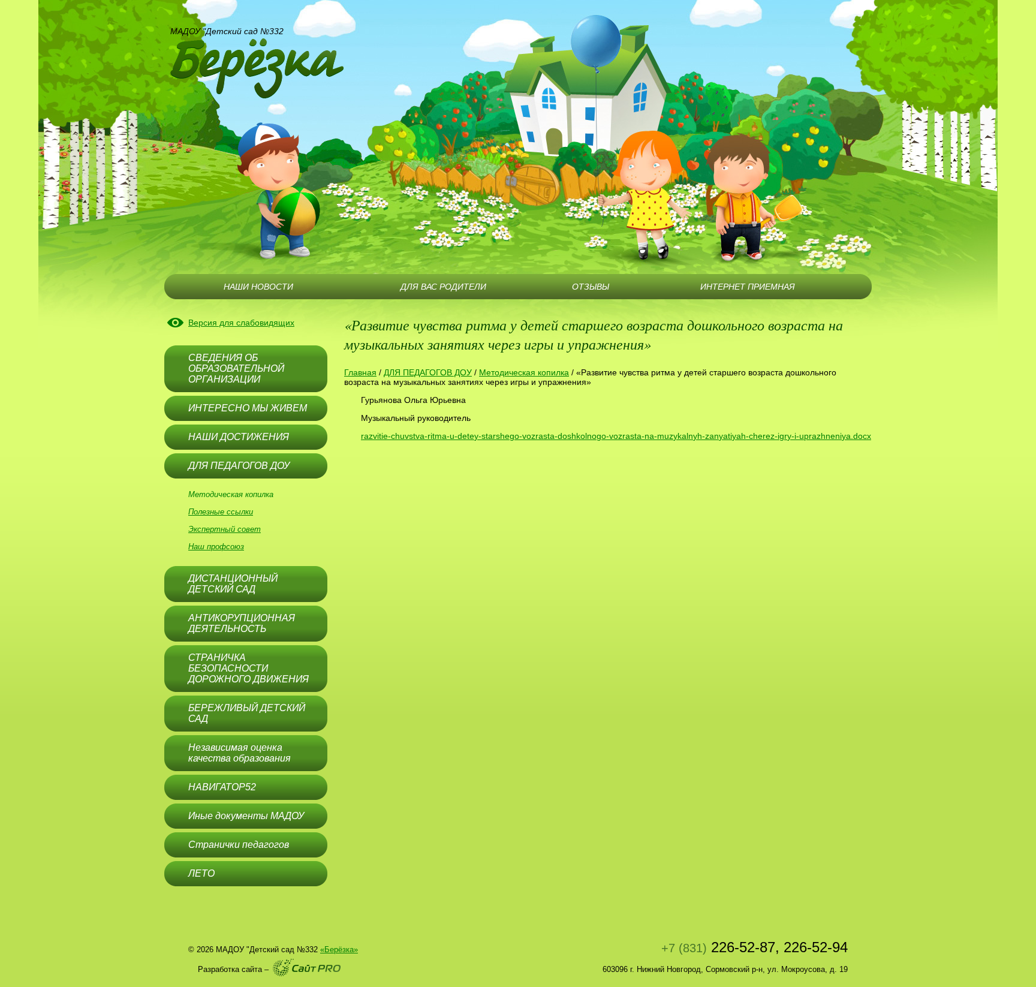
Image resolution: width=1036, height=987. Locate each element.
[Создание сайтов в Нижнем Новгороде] (307, 967)
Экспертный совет (224, 529)
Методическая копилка (230, 494)
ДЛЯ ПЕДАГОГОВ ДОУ (428, 372)
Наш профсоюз (216, 546)
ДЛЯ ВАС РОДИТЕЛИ (443, 286)
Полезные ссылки (220, 511)
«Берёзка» (339, 949)
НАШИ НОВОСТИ (258, 286)
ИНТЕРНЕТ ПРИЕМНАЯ (747, 286)
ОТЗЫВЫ (590, 286)
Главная (360, 372)
